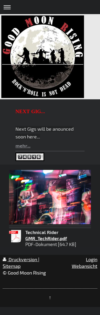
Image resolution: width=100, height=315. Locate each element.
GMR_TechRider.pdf (46, 238)
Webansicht (84, 266)
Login (91, 259)
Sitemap (12, 266)
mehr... (22, 145)
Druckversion (22, 259)
